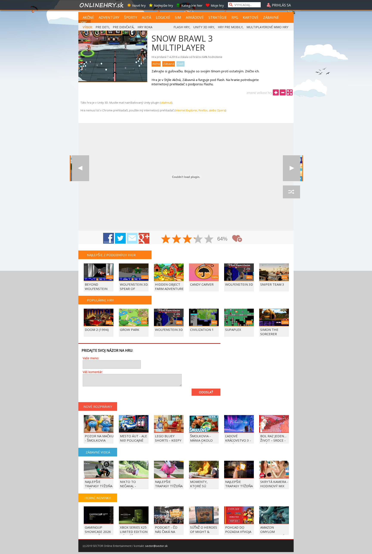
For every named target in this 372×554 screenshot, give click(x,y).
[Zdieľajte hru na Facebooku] (108, 238)
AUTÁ (146, 17)
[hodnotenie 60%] (187, 239)
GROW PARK (129, 329)
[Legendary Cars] (80, 168)
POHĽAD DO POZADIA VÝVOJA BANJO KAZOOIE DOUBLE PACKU (238, 533)
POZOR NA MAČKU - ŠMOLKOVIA (99, 438)
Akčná (156, 64)
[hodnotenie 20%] (166, 239)
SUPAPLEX (233, 329)
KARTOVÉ (250, 17)
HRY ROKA (145, 27)
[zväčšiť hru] (276, 92)
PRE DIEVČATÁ (123, 27)
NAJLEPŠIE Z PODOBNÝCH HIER (111, 255)
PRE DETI (102, 27)
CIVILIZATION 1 (202, 329)
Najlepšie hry (163, 5)
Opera (221, 110)
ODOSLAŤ (206, 392)
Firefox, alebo (207, 110)
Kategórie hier (192, 5)
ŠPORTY (130, 17)
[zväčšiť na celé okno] (290, 92)
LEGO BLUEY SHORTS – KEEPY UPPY (168, 440)
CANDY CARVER (202, 284)
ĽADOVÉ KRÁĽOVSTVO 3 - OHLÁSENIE (238, 440)
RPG (234, 17)
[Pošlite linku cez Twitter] (120, 238)
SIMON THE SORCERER (269, 331)
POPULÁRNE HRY (100, 300)
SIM (178, 17)
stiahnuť (166, 102)
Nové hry (139, 5)
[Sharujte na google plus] (144, 238)
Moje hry (217, 5)
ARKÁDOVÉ (195, 17)
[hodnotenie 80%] (198, 239)
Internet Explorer (186, 110)
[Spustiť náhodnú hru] (291, 191)
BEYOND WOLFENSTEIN (96, 286)
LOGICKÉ (163, 17)
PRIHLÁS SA (281, 5)
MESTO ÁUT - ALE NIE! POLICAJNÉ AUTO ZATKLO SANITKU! (133, 442)
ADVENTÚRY (109, 17)
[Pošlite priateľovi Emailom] (132, 238)
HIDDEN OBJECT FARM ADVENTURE (169, 286)
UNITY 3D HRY (203, 27)
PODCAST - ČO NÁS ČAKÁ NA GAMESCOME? (166, 531)
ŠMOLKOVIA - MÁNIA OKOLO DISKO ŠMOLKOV (203, 440)
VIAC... (85, 22)
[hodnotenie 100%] (209, 239)
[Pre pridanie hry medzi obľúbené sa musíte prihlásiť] (237, 238)
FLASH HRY (181, 27)
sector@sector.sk (156, 546)
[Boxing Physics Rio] (291, 168)
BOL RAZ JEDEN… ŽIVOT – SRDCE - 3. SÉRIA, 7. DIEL (273, 440)
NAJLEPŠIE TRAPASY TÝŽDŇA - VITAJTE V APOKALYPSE (169, 488)
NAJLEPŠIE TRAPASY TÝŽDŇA (239, 483)
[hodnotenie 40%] (176, 239)
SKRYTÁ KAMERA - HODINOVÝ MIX (274, 483)
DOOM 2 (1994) (97, 329)
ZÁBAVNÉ (271, 17)
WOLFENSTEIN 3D (239, 284)
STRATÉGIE (217, 17)
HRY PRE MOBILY (230, 27)
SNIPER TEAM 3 (272, 284)
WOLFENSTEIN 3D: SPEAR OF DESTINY (134, 288)
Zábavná (168, 64)
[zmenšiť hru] (283, 92)
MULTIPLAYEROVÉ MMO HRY (267, 27)
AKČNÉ (88, 17)
